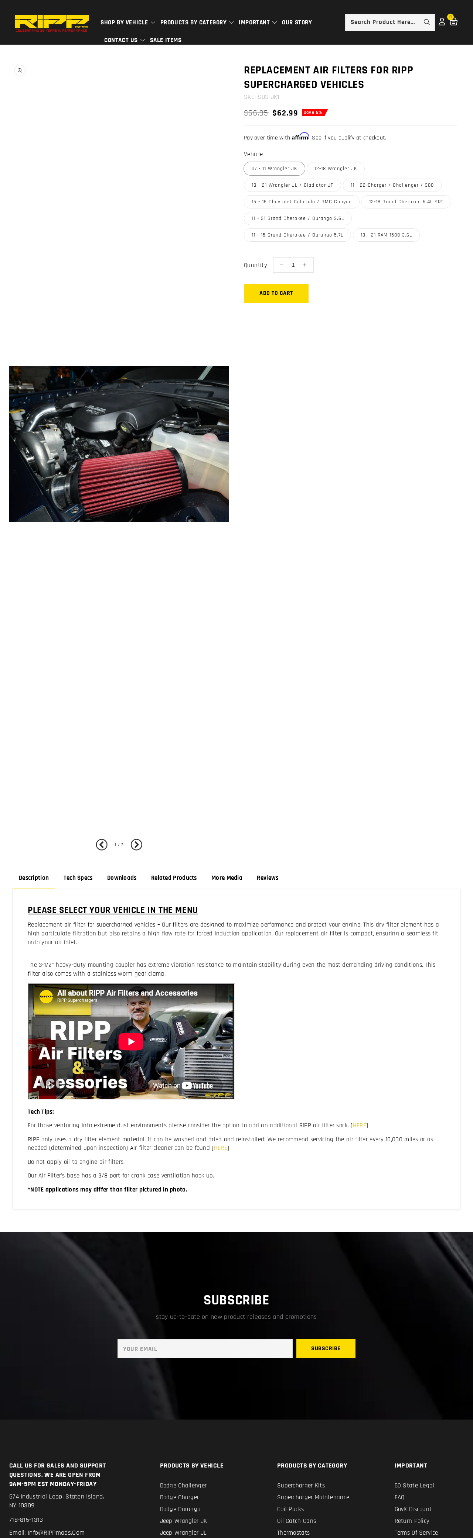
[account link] (442, 24)
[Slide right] (134, 845)
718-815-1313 (26, 1519)
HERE (359, 1125)
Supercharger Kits (301, 1486)
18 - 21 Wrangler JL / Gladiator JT (292, 185)
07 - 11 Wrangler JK (274, 168)
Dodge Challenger (183, 1486)
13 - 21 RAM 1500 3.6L (386, 235)
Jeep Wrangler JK (183, 1521)
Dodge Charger (179, 1497)
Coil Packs (290, 1509)
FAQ (400, 1497)
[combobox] (390, 22)
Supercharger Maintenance (313, 1497)
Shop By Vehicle (125, 22)
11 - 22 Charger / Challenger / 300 (392, 185)
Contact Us (122, 40)
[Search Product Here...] (427, 22)
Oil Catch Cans (296, 1521)
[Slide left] (103, 845)
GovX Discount (413, 1509)
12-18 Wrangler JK (335, 168)
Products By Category (194, 22)
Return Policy (412, 1521)
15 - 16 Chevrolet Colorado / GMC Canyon (302, 202)
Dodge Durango (180, 1509)
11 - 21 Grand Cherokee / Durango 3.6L (298, 218)
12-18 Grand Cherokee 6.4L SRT (406, 202)
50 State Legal (415, 1486)
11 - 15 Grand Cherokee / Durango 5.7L (297, 235)
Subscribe (326, 1348)
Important (255, 22)
